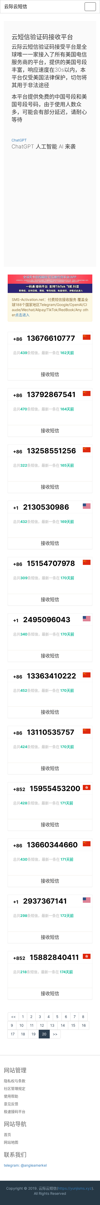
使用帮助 (11, 1096)
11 (32, 1025)
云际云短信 (15, 6)
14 (63, 1025)
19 (34, 1034)
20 (44, 1034)
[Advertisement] (50, 207)
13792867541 (51, 394)
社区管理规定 (14, 1089)
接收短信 (50, 374)
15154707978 (51, 563)
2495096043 (46, 619)
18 (23, 1034)
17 (13, 1034)
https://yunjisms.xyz (75, 1188)
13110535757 (50, 732)
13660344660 (52, 844)
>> (55, 1034)
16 (84, 1025)
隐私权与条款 (14, 1081)
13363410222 (51, 676)
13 (52, 1025)
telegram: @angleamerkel (25, 1165)
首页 (7, 1135)
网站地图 (11, 1142)
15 (73, 1025)
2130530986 (46, 507)
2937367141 (45, 901)
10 (21, 1025)
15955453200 (55, 788)
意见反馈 (11, 1104)
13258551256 (51, 450)
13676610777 (51, 338)
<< (13, 1016)
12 (42, 1025)
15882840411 (54, 957)
